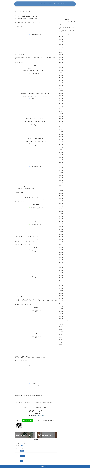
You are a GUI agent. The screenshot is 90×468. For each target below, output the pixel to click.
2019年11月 (61, 167)
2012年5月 (61, 311)
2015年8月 (61, 247)
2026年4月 (61, 42)
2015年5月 (61, 252)
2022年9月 (61, 113)
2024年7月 (61, 77)
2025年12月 (61, 49)
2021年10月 (61, 129)
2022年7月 (61, 116)
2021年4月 (61, 139)
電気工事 (60, 344)
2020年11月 (61, 147)
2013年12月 (61, 280)
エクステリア (61, 326)
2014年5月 (61, 272)
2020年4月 (61, 159)
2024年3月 (61, 83)
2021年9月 (61, 131)
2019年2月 (61, 182)
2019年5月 (61, 177)
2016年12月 (61, 223)
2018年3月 (61, 200)
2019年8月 (61, 172)
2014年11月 (61, 262)
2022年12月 (61, 108)
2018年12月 (61, 185)
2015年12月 (61, 241)
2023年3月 (61, 103)
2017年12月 (61, 205)
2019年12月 (61, 165)
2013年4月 (61, 293)
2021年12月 (61, 126)
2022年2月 (61, 123)
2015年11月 (61, 242)
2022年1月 (61, 124)
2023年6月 (61, 98)
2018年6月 (61, 195)
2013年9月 (61, 285)
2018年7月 (61, 193)
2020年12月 (61, 146)
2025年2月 (61, 65)
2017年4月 (61, 218)
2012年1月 (61, 318)
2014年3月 (61, 275)
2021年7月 (61, 134)
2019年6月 (61, 175)
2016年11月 (61, 224)
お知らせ (60, 329)
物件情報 (60, 342)
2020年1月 (61, 164)
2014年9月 (61, 265)
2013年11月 (61, 282)
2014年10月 (61, 264)
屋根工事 (60, 337)
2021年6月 (61, 136)
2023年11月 (61, 90)
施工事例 (30, 18)
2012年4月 (61, 313)
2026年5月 (61, 41)
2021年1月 (61, 144)
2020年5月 (61, 157)
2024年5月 (61, 80)
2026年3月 (61, 44)
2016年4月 (61, 234)
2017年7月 (61, 213)
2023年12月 (61, 88)
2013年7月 (61, 288)
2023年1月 (61, 106)
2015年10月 (61, 244)
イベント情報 (61, 324)
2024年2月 (61, 85)
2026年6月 (61, 39)
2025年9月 (61, 54)
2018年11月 (61, 187)
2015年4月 (61, 254)
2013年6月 (61, 290)
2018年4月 (61, 198)
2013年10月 (61, 283)
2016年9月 (61, 226)
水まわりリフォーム (36, 18)
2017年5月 (61, 216)
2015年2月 (61, 257)
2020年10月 (61, 149)
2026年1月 (61, 47)
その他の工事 (61, 331)
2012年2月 (61, 316)
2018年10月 (61, 188)
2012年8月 (61, 306)
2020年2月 (61, 162)
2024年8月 (61, 75)
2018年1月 (61, 203)
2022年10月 (61, 111)
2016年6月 (61, 231)
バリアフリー (61, 332)
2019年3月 (61, 180)
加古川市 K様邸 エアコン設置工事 (65, 25)
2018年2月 (61, 201)
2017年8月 (61, 211)
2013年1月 (61, 298)
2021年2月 (61, 142)
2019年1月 (61, 183)
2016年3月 (61, 236)
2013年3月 (61, 295)
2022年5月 (61, 118)
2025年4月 (61, 62)
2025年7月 (61, 57)
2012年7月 (61, 308)
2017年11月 (61, 206)
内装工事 (60, 334)
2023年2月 (61, 105)
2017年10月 (61, 208)
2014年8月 (61, 267)
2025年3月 (61, 64)
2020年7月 (61, 154)
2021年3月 (61, 141)
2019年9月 (61, 170)
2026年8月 (61, 36)
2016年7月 (61, 229)
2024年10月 (61, 72)
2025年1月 (61, 67)
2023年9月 (61, 93)
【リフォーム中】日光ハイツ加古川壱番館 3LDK (67, 21)
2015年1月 (61, 259)
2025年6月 (61, 59)
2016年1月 (61, 239)
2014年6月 (61, 270)
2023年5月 (61, 100)
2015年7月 (61, 249)
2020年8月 (61, 152)
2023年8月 (61, 95)
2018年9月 (61, 190)
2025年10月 (61, 52)
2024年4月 (61, 82)
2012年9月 (61, 305)
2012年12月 (61, 300)
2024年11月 (61, 70)
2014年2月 (61, 277)
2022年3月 (61, 121)
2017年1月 (61, 221)
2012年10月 (61, 303)
